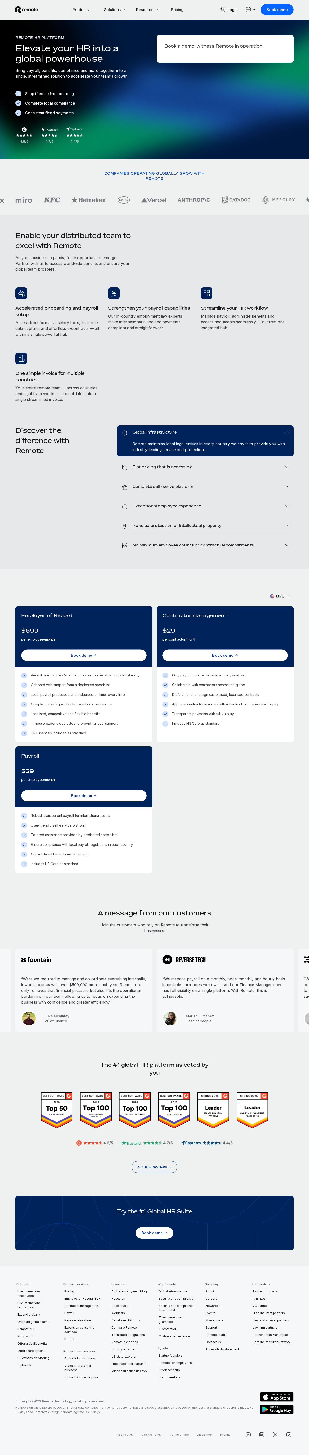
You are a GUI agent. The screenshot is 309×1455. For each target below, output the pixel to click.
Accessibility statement (222, 1349)
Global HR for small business (77, 1368)
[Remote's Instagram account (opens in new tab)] (289, 1435)
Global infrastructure (173, 1291)
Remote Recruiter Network (271, 1342)
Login (232, 9)
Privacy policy (123, 1434)
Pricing (177, 9)
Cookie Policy (152, 1434)
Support (211, 1327)
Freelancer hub (169, 1370)
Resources (145, 9)
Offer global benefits (32, 1343)
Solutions (112, 9)
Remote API (25, 1329)
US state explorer (124, 1356)
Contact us (213, 1342)
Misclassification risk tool (129, 1371)
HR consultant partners (269, 1313)
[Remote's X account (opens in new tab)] (275, 1435)
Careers (211, 1298)
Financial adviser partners (271, 1320)
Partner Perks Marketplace (271, 1335)
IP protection (168, 1329)
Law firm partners (265, 1327)
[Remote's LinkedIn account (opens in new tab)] (262, 1435)
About (210, 1291)
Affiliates (259, 1298)
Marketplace (215, 1320)
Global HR (24, 1365)
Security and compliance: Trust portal (176, 1308)
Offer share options (31, 1351)
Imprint (225, 1434)
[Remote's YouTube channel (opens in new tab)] (248, 1435)
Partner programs (265, 1291)
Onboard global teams (33, 1322)
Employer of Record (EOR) (83, 1298)
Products (80, 9)
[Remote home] (26, 9)
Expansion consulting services (79, 1330)
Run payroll (25, 1336)
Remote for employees (175, 1363)
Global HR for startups (80, 1358)
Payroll (69, 1313)
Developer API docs (126, 1320)
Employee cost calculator (129, 1364)
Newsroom (213, 1306)
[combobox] (280, 596)
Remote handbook (125, 1342)
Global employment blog (129, 1291)
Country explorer (123, 1349)
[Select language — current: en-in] (250, 10)
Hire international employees (29, 1294)
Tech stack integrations (128, 1335)
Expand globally (28, 1314)
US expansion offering (33, 1358)
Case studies (121, 1306)
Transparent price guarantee (171, 1320)
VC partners (261, 1306)
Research (118, 1298)
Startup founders (171, 1355)
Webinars (118, 1313)
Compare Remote (124, 1327)
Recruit (69, 1339)
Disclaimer (204, 1434)
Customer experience (174, 1336)
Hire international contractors (29, 1305)
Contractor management (81, 1306)
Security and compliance (176, 1298)
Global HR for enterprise (81, 1377)
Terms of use (179, 1434)
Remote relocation (77, 1320)
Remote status (216, 1335)
